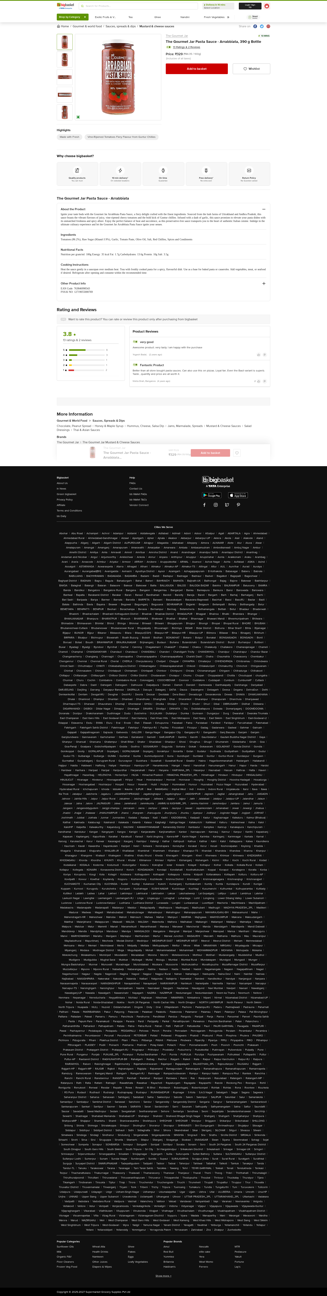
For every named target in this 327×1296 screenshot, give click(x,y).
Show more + (163, 1275)
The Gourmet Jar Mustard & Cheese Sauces (111, 442)
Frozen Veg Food (67, 1266)
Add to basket (196, 69)
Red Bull (168, 1251)
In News (61, 488)
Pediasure (240, 1251)
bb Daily (61, 516)
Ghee (131, 1246)
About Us (62, 483)
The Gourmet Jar (177, 36)
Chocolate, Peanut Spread (75, 426)
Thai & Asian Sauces (86, 430)
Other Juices (99, 1261)
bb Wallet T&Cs (138, 499)
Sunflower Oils (65, 1246)
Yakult (238, 1256)
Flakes (131, 1251)
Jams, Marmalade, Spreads (186, 426)
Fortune (239, 1261)
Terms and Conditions (69, 510)
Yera (201, 1256)
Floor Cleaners (65, 1261)
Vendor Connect (139, 505)
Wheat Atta (98, 1246)
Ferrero (203, 1266)
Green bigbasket (66, 494)
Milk (59, 1251)
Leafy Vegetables (138, 1261)
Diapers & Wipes (102, 1266)
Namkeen (98, 1256)
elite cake (204, 1251)
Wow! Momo (206, 1261)
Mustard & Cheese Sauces (224, 426)
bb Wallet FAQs (138, 494)
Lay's (238, 1266)
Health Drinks (100, 1251)
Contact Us (135, 488)
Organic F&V (64, 1256)
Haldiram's (170, 1266)
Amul (166, 1246)
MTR (237, 1246)
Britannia (169, 1261)
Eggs (131, 1256)
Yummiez (169, 1256)
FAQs (132, 483)
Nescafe (204, 1246)
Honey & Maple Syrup (110, 426)
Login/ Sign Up (250, 6)
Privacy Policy (65, 499)
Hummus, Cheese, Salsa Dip (146, 426)
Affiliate (61, 505)
